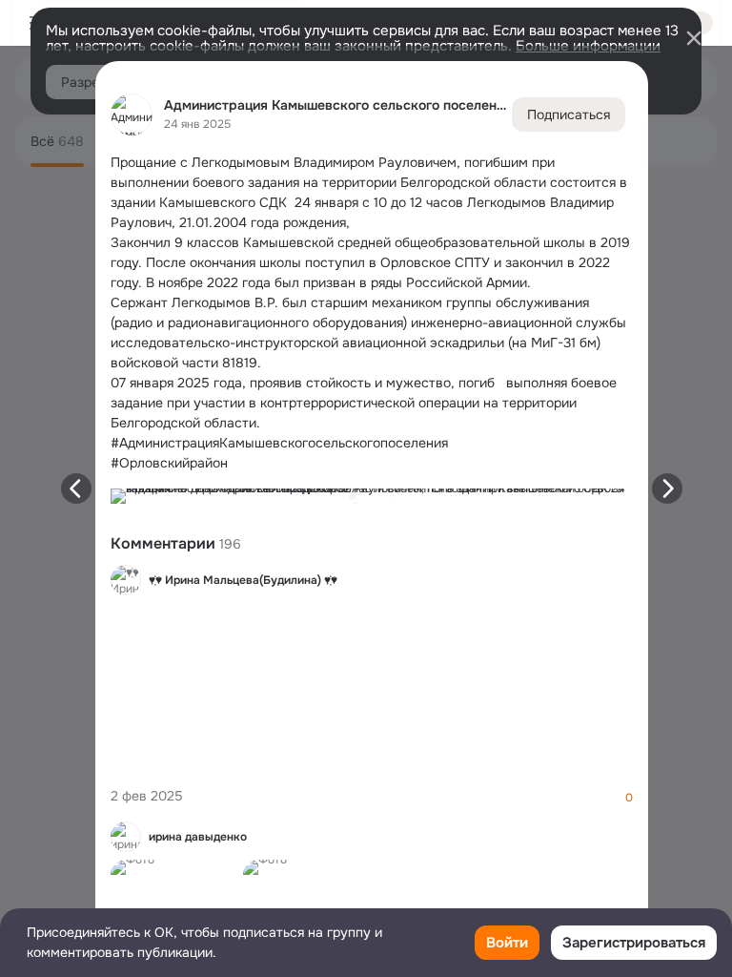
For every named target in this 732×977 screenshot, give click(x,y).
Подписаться (568, 114)
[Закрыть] (694, 38)
